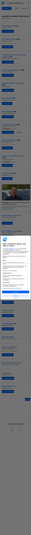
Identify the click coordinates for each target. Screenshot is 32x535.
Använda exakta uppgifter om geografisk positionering (12, 276)
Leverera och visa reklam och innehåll (12, 288)
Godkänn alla (16, 292)
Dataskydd (15, 298)
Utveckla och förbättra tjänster (10, 270)
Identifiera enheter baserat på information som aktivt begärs (14, 279)
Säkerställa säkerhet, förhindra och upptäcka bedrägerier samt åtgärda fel (13, 285)
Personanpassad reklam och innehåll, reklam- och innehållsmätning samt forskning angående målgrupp (14, 267)
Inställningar (16, 295)
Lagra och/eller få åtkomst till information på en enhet (14, 263)
